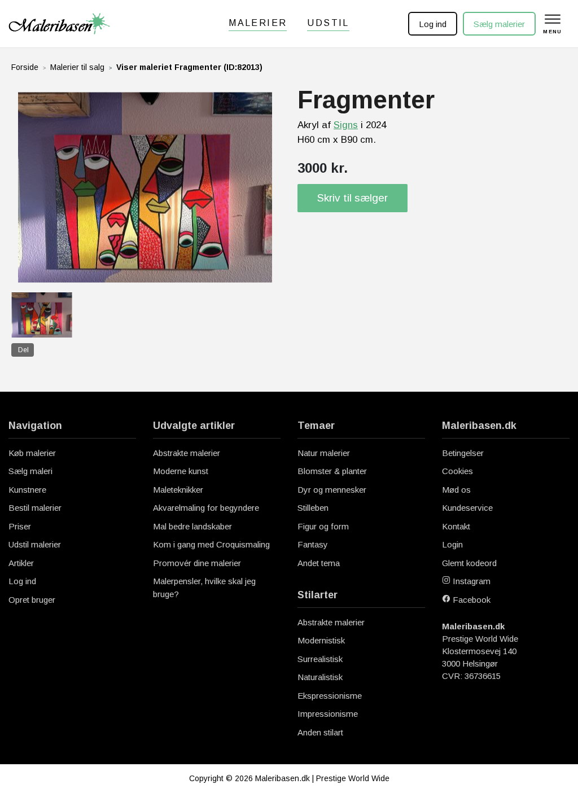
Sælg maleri (30, 471)
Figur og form (323, 526)
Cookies (457, 471)
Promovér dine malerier (197, 563)
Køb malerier (32, 453)
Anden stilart (320, 732)
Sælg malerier (499, 24)
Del (23, 350)
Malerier (258, 23)
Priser (19, 526)
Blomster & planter (332, 471)
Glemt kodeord (469, 563)
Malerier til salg (77, 67)
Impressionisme (327, 713)
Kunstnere (27, 489)
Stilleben (313, 507)
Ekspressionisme (329, 695)
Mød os (456, 489)
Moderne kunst (180, 471)
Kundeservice (467, 507)
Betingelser (463, 453)
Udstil (328, 23)
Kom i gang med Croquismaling (211, 544)
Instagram (470, 581)
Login (452, 544)
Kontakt (456, 526)
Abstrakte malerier (186, 453)
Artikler (21, 563)
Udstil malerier (34, 544)
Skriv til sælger (352, 198)
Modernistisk (321, 640)
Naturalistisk (320, 677)
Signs (346, 125)
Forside (24, 67)
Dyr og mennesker (331, 489)
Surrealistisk (320, 659)
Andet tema (318, 563)
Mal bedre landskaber (192, 526)
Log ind (432, 24)
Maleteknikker (178, 489)
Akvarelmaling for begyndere (206, 507)
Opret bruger (31, 599)
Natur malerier (323, 453)
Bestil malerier (35, 507)
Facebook (470, 599)
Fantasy (312, 544)
